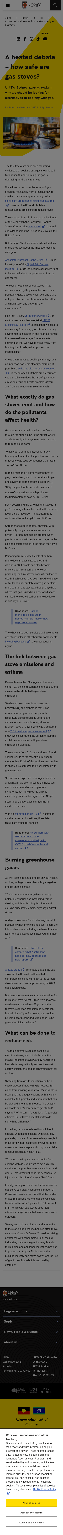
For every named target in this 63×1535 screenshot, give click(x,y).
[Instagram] (32, 38)
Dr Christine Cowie (37, 316)
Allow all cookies (31, 1503)
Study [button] (8, 1321)
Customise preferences (31, 1522)
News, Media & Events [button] (21, 1332)
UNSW (8, 17)
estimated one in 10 (28, 814)
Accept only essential (31, 1512)
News (25, 17)
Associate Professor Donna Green (27, 260)
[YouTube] (45, 38)
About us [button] (10, 1342)
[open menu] (8, 5)
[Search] (55, 5)
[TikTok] (38, 38)
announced (37, 226)
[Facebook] (25, 38)
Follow (45, 33)
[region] (31, 1481)
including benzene (18, 641)
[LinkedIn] (19, 38)
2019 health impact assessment (31, 731)
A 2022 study (15, 969)
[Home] (31, 5)
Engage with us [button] (15, 1311)
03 (41, 17)
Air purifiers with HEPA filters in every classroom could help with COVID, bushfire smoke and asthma (32, 840)
